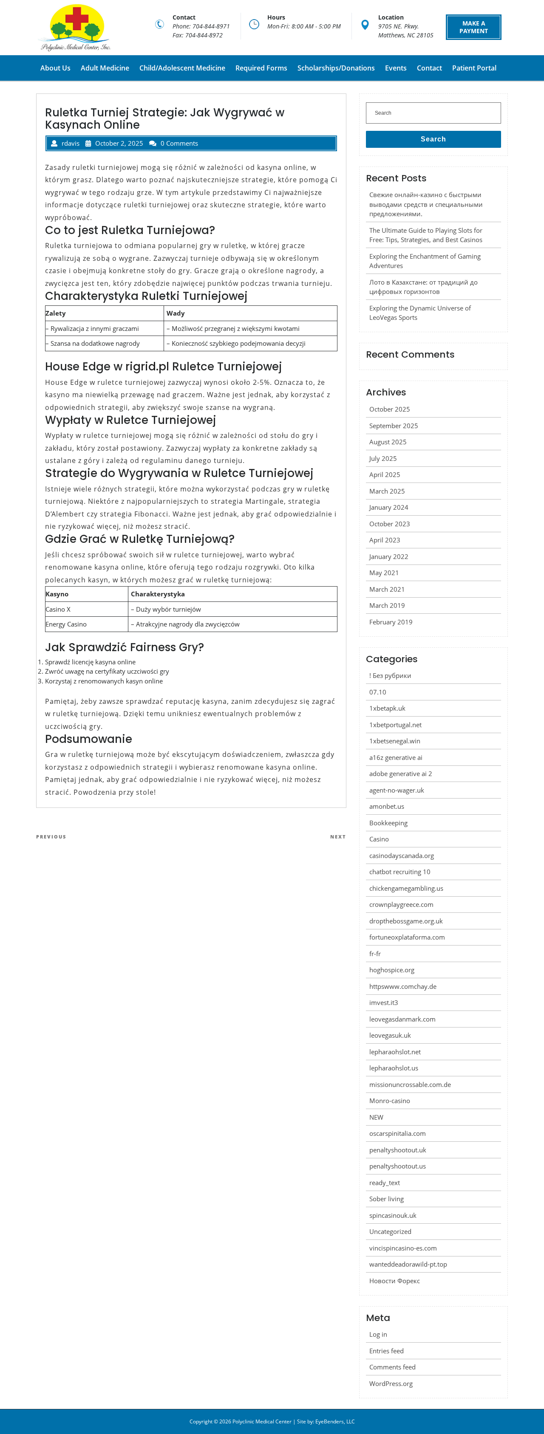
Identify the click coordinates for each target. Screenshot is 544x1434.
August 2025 (388, 442)
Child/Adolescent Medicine (182, 68)
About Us (55, 68)
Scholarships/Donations (336, 68)
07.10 (377, 692)
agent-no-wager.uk (396, 790)
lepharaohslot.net (395, 1051)
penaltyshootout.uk (397, 1150)
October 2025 (389, 409)
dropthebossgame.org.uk (406, 921)
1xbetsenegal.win (394, 741)
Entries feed (386, 1350)
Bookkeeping (388, 823)
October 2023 (389, 523)
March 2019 (387, 605)
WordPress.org (391, 1383)
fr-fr (375, 953)
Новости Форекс (394, 1280)
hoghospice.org (391, 969)
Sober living (386, 1198)
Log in (378, 1334)
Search (433, 139)
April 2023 (384, 540)
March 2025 (387, 491)
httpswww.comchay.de (402, 986)
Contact (429, 68)
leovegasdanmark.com (402, 1019)
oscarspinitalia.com (397, 1133)
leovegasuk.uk (390, 1035)
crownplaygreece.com (401, 904)
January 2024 (388, 507)
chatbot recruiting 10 (400, 871)
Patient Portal (474, 68)
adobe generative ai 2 (400, 773)
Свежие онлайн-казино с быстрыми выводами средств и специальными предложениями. (426, 204)
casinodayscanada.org (401, 855)
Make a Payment (473, 27)
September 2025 (393, 425)
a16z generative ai (395, 757)
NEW (376, 1117)
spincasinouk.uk (392, 1215)
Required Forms (261, 68)
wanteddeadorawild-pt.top (408, 1264)
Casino (379, 839)
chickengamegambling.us (406, 888)
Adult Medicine (105, 68)
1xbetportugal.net (395, 724)
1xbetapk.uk (387, 708)
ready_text (384, 1182)
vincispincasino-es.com (403, 1248)
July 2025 (383, 458)
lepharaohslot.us (393, 1068)
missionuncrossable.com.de (410, 1084)
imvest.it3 (383, 1002)
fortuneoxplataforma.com (407, 937)
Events (396, 68)
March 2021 (387, 589)
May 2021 (384, 572)
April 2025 (384, 474)
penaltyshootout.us (397, 1166)
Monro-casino (389, 1100)
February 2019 (391, 622)
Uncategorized (390, 1231)
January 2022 (388, 556)
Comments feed (392, 1367)
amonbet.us (386, 806)
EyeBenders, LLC (335, 1421)
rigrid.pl (147, 366)
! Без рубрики (390, 675)
